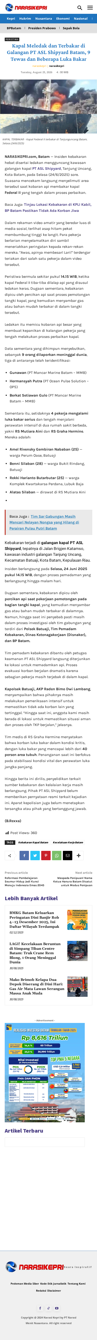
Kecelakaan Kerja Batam (68, 842)
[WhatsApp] (56, 855)
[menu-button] (90, 8)
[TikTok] (48, 1308)
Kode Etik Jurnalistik (53, 1283)
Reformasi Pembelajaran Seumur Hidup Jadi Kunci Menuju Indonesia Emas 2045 (24, 881)
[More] (79, 855)
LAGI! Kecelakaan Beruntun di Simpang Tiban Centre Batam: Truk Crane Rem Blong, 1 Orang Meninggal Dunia (35, 953)
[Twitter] (35, 855)
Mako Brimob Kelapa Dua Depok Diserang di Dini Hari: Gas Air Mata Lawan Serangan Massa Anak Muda (36, 987)
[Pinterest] (46, 855)
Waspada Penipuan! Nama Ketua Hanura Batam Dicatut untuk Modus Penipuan (72, 881)
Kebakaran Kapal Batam (33, 842)
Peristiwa (12, 39)
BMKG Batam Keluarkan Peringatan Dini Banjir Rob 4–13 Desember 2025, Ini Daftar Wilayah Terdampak (34, 920)
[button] (79, 8)
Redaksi (41, 1290)
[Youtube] (57, 1308)
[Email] (67, 855)
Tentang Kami (76, 1283)
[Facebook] (24, 855)
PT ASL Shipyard (46, 168)
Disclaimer (54, 1290)
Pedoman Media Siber (25, 1283)
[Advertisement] (48, 1202)
